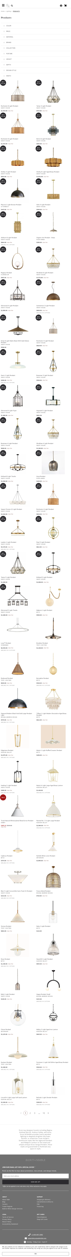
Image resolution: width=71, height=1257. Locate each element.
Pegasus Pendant (6, 273)
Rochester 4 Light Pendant (45, 341)
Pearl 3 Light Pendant (43, 542)
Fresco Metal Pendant (43, 891)
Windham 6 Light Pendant (44, 273)
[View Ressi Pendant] (18, 945)
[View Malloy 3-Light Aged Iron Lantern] (53, 1015)
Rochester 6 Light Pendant (9, 106)
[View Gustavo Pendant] (18, 1048)
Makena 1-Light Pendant (44, 610)
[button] (35, 26)
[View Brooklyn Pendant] (53, 629)
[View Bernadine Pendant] (53, 664)
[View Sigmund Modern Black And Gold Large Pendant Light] (18, 699)
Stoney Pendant (6, 926)
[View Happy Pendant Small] (53, 980)
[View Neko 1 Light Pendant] (53, 912)
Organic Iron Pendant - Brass (45, 237)
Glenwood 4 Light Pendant (9, 306)
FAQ (38, 1204)
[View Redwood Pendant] (18, 664)
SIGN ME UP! (35, 1182)
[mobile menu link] (3, 6)
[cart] (65, 5)
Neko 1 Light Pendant (43, 926)
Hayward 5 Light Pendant (44, 410)
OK (35, 1254)
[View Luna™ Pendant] (18, 629)
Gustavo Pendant (6, 1062)
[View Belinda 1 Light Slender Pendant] (53, 1083)
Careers (5, 1204)
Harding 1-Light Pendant (9, 785)
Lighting (8, 11)
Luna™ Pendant (6, 643)
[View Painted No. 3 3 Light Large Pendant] (53, 807)
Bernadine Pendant (42, 678)
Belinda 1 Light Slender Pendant (46, 1097)
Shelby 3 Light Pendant (8, 172)
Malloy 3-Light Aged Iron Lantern (47, 1029)
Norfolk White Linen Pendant (45, 856)
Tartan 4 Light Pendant (43, 106)
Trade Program (7, 1206)
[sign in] (61, 6)
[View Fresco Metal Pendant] (53, 877)
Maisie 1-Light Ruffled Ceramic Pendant (49, 750)
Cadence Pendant (6, 856)
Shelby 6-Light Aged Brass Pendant (47, 172)
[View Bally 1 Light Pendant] (18, 980)
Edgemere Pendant (7, 750)
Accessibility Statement (10, 1224)
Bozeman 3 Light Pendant (44, 375)
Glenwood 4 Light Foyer (9, 410)
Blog (3, 1202)
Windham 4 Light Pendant (44, 443)
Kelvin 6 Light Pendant (43, 139)
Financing (40, 1206)
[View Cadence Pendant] (18, 842)
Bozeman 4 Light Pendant (9, 443)
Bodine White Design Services (12, 1209)
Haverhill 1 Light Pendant (44, 959)
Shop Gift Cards (42, 1219)
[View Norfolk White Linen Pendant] (53, 842)
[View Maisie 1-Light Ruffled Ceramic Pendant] (53, 736)
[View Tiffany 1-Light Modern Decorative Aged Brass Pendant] (53, 699)
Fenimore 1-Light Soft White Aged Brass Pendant (52, 1062)
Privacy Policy (6, 1219)
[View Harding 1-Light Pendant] (18, 771)
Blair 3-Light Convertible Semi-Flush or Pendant (16, 891)
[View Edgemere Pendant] (18, 736)
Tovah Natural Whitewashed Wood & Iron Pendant (17, 821)
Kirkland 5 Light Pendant (44, 577)
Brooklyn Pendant (42, 643)
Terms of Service (8, 1217)
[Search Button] (11, 5)
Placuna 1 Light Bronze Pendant (11, 205)
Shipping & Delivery (43, 1199)
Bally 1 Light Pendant (8, 994)
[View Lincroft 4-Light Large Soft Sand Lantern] (18, 1083)
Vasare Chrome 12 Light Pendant (11, 509)
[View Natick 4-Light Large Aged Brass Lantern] (53, 771)
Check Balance (42, 1217)
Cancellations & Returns (45, 1202)
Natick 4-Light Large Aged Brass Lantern (49, 785)
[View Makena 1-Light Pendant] (53, 596)
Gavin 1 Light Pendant (8, 375)
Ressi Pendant (5, 959)
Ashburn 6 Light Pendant (9, 237)
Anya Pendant (40, 476)
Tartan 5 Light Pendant (8, 577)
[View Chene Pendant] (18, 1015)
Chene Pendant (6, 1029)
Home (3, 11)
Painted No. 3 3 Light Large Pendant (48, 821)
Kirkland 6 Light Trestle (8, 476)
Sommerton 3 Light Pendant (45, 306)
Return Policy (6, 1222)
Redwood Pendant (7, 678)
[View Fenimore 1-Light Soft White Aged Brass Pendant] (53, 1048)
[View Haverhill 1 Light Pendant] (53, 945)
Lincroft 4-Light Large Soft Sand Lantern (14, 1097)
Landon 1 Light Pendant (8, 542)
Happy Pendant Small (43, 994)
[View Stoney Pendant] (18, 912)
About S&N (6, 1199)
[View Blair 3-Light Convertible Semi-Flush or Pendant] (18, 877)
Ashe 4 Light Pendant (43, 205)
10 (44, 1113)
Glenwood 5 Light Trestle (9, 610)
